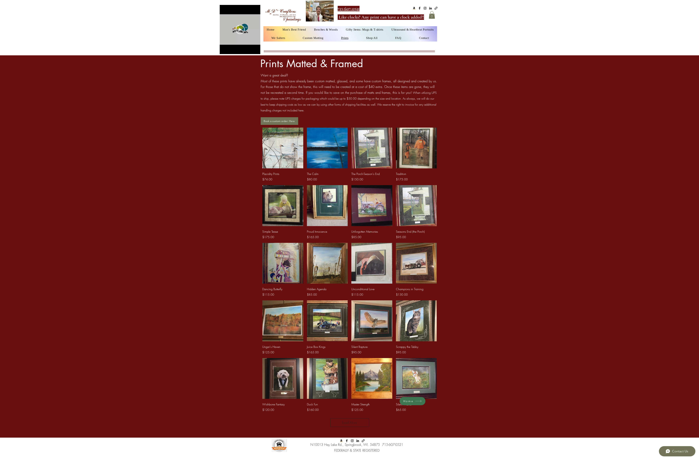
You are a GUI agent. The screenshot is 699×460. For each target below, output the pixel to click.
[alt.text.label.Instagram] (425, 8)
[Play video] (240, 29)
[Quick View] (282, 148)
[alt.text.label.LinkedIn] (430, 8)
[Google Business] (436, 8)
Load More (349, 422)
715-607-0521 (392, 444)
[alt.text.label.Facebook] (419, 8)
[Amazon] (414, 8)
